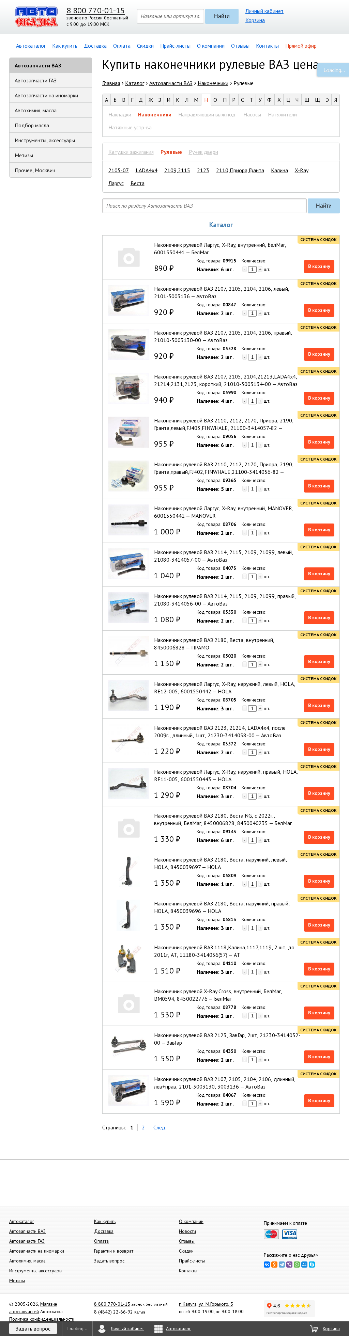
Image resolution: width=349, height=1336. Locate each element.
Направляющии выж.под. (207, 114)
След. (159, 1127)
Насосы (252, 114)
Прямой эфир (301, 45)
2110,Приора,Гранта (240, 170)
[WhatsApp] (297, 1264)
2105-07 (118, 170)
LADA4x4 (146, 170)
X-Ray (301, 170)
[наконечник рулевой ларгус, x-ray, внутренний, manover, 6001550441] (128, 519)
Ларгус (116, 183)
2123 (203, 170)
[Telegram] (282, 1264)
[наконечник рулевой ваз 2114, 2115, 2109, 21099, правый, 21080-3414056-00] (128, 607)
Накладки (119, 114)
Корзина (255, 20)
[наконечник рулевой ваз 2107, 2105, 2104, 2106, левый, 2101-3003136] (128, 300)
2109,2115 (177, 170)
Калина (279, 170)
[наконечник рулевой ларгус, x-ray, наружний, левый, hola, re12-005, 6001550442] (128, 695)
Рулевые (171, 151)
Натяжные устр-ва (130, 127)
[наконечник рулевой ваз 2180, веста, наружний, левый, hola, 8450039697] (128, 871)
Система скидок (318, 239)
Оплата (122, 45)
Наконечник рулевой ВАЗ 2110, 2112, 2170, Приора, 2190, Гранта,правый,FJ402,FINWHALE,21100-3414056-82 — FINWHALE (223, 472)
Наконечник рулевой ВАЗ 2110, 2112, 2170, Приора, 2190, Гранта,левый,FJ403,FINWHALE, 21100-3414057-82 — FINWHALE (223, 428)
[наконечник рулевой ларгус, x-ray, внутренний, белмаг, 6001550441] (128, 256)
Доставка (95, 45)
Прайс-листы (175, 45)
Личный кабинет (264, 10)
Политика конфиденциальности (41, 1319)
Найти (222, 16)
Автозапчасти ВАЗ (38, 65)
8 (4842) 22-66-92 (113, 1312)
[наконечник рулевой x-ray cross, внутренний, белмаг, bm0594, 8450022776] (128, 1002)
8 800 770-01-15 (95, 10)
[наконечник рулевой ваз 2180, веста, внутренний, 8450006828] (128, 651)
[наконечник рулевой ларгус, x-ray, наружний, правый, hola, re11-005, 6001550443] (128, 783)
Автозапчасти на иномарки (46, 95)
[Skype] (312, 1264)
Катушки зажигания (131, 151)
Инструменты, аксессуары (45, 140)
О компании (211, 45)
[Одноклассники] (274, 1264)
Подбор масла (32, 125)
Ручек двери (203, 151)
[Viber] (289, 1264)
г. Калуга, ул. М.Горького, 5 (206, 1304)
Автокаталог (31, 45)
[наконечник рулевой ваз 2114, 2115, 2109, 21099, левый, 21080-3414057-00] (128, 563)
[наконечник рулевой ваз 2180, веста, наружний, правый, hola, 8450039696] (128, 915)
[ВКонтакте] (267, 1264)
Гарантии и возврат (113, 1251)
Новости (187, 1231)
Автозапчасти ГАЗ (36, 80)
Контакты (267, 45)
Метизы (24, 155)
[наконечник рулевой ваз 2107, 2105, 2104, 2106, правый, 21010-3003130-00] (128, 344)
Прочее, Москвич (35, 170)
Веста (138, 183)
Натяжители (282, 114)
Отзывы (240, 45)
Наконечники (154, 114)
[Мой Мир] (304, 1264)
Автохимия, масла (36, 110)
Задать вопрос (109, 1261)
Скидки (145, 45)
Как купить (64, 45)
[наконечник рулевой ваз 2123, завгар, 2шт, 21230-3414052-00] (128, 1046)
